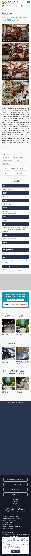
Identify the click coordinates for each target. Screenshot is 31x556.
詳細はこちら (5, 377)
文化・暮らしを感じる (18, 157)
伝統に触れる (6, 157)
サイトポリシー (15, 504)
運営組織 (15, 499)
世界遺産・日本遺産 (7, 160)
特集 (3, 6)
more (3, 320)
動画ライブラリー (15, 489)
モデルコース (9, 6)
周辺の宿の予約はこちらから (14, 299)
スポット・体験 (19, 6)
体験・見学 (5, 163)
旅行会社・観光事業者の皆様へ (15, 479)
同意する (15, 551)
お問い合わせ (15, 494)
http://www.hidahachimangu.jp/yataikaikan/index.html (16, 261)
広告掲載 (15, 501)
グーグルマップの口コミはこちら (13, 270)
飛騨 (4, 151)
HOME (3, 402)
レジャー (18, 160)
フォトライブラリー (15, 484)
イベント (27, 6)
